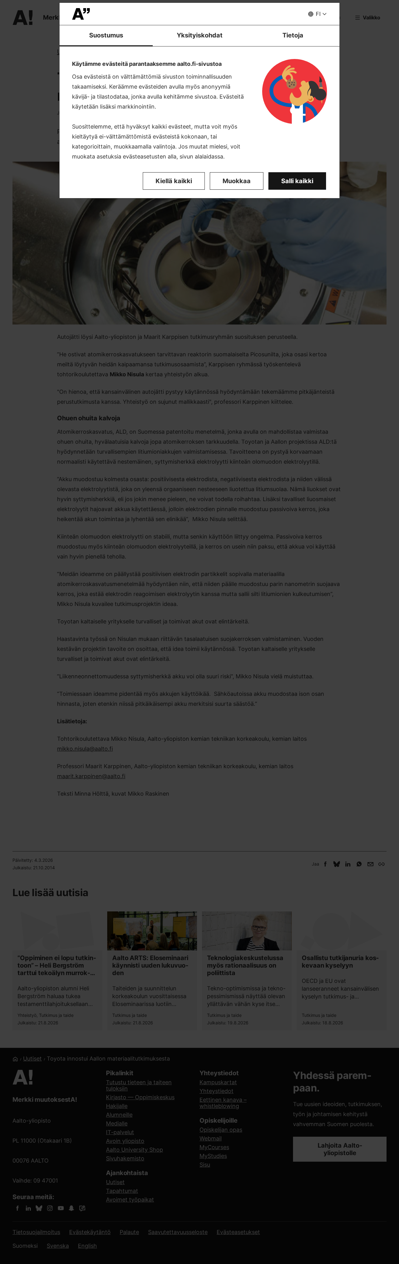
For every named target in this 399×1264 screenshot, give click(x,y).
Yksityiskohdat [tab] (200, 35)
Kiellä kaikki (174, 181)
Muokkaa (237, 181)
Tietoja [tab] (292, 35)
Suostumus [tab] (106, 35)
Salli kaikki (297, 181)
